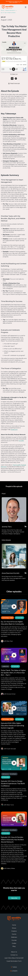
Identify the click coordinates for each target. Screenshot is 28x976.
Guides (14, 943)
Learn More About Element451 (14, 958)
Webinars (14, 937)
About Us (14, 952)
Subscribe (14, 898)
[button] (25, 7)
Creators (14, 931)
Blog (14, 946)
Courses (14, 940)
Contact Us (14, 955)
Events (14, 934)
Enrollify (21, 440)
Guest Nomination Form (14, 961)
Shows (14, 928)
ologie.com (14, 429)
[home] (7, 7)
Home (14, 925)
